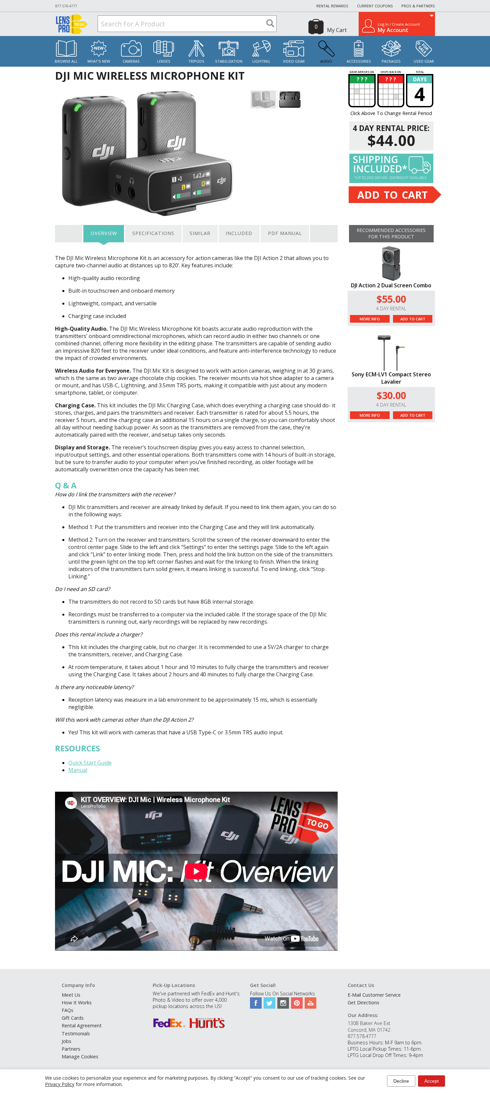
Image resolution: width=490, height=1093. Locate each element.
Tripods (196, 61)
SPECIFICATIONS (153, 233)
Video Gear (294, 61)
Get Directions (363, 1002)
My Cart (337, 30)
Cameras (131, 61)
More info (370, 318)
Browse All (66, 61)
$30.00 (391, 395)
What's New (98, 61)
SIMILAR (200, 233)
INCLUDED (239, 233)
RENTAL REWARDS (332, 5)
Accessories (359, 61)
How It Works (77, 1002)
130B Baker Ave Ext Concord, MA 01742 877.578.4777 (369, 1029)
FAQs (67, 1010)
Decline (401, 1081)
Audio (326, 61)
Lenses (163, 61)
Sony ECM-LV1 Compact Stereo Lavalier (391, 378)
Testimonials (76, 1033)
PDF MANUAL (285, 233)
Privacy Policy (59, 1084)
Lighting (261, 61)
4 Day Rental (391, 308)
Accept (431, 1081)
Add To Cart (412, 318)
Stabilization (228, 61)
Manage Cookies (80, 1056)
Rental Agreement (82, 1025)
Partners (71, 1049)
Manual (77, 770)
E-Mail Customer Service (374, 995)
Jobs (66, 1041)
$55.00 (391, 298)
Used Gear (424, 61)
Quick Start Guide (90, 762)
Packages (391, 61)
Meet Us (71, 995)
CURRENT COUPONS (375, 5)
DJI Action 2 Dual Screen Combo (391, 285)
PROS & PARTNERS (418, 5)
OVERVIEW (104, 233)
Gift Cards (73, 1018)
